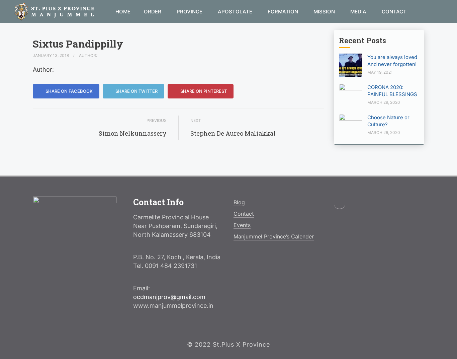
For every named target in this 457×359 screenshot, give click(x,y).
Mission (324, 11)
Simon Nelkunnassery (133, 133)
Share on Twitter (136, 91)
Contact (394, 11)
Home (122, 11)
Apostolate (236, 11)
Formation (283, 11)
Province (190, 11)
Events (242, 225)
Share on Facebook (68, 91)
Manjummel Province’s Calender (274, 236)
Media (359, 11)
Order (153, 11)
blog (239, 202)
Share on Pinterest (203, 91)
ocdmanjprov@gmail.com (169, 296)
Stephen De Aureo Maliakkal (233, 133)
